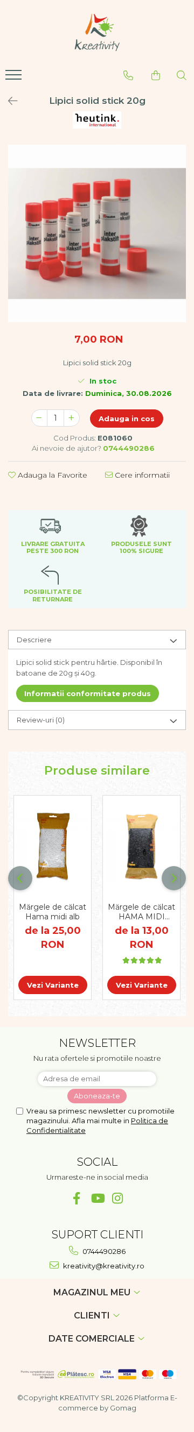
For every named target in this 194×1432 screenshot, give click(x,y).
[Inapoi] (8, 101)
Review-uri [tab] (41, 719)
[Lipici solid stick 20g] (97, 233)
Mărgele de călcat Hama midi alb (52, 911)
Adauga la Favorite (51, 475)
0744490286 (103, 1251)
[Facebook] (76, 1198)
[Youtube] (97, 1198)
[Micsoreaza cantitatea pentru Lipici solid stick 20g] (39, 418)
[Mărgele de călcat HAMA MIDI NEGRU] (141, 846)
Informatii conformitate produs (87, 693)
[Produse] (14, 78)
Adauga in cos (127, 418)
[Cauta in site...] (181, 75)
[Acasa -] (97, 32)
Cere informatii (141, 475)
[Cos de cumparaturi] (156, 75)
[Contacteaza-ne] (128, 75)
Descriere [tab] (34, 639)
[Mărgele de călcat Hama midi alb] (52, 846)
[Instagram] (117, 1198)
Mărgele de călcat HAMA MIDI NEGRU (141, 911)
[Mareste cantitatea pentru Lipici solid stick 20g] (72, 418)
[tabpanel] (97, 233)
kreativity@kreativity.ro (102, 1265)
